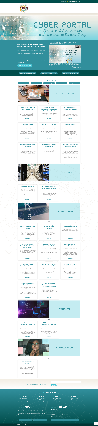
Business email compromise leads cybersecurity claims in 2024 (28, 226)
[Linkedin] (79, 2)
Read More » (27, 118)
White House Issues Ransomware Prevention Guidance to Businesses (49, 284)
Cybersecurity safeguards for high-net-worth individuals (49, 226)
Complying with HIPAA (27, 186)
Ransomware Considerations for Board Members (28, 324)
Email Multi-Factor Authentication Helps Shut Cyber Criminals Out (49, 109)
